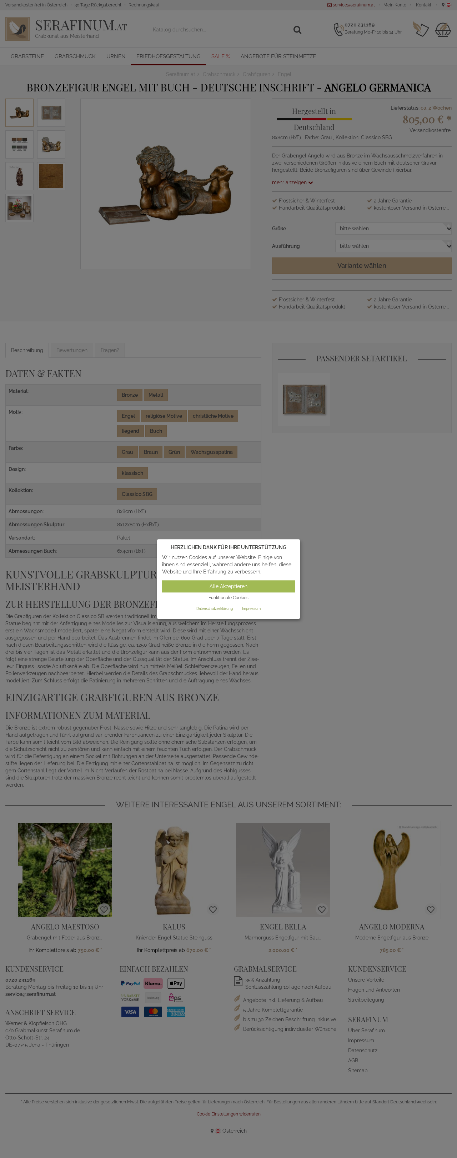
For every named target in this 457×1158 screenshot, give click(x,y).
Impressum (251, 609)
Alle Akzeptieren (228, 587)
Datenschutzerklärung (214, 609)
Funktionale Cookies (228, 598)
